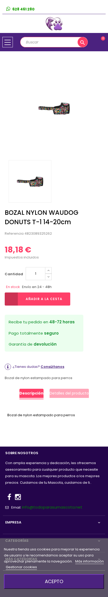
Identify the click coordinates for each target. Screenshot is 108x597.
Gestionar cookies (21, 567)
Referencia (14, 233)
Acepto (54, 581)
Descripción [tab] (31, 393)
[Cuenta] (102, 9)
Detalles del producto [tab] (69, 393)
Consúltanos (52, 366)
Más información (89, 561)
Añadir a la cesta (44, 299)
